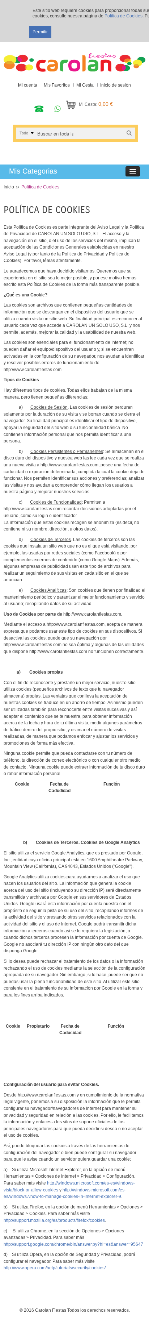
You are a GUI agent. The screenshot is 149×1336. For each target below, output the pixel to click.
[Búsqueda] (129, 133)
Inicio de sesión (115, 85)
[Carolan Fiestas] (74, 59)
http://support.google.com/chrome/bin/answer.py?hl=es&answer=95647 (73, 1244)
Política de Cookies (123, 15)
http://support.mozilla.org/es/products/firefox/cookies (54, 1220)
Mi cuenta (27, 85)
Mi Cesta (85, 85)
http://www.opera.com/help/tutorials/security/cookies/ (55, 1267)
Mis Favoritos (57, 85)
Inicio (9, 187)
